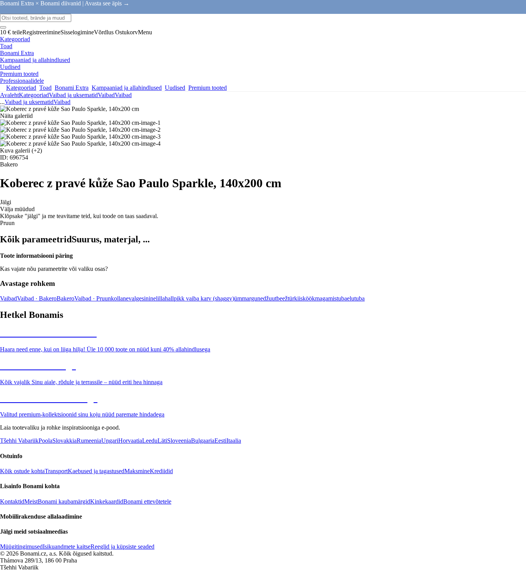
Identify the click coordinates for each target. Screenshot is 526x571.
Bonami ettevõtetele (147, 501)
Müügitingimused (21, 546)
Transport (56, 471)
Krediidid (161, 471)
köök (309, 298)
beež (282, 298)
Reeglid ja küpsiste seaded (122, 546)
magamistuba (331, 298)
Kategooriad (34, 95)
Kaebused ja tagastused (96, 471)
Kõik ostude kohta (22, 471)
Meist (31, 501)
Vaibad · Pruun (92, 298)
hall (169, 298)
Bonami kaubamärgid (64, 501)
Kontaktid (12, 501)
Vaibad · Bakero (37, 298)
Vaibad (123, 95)
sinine (149, 298)
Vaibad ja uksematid (73, 95)
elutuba (356, 298)
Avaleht (9, 95)
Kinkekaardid (106, 501)
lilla (160, 298)
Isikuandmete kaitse (66, 546)
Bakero (65, 298)
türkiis (295, 298)
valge (135, 298)
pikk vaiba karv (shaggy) (204, 298)
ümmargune (248, 298)
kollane (120, 298)
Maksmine (137, 471)
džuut (269, 298)
